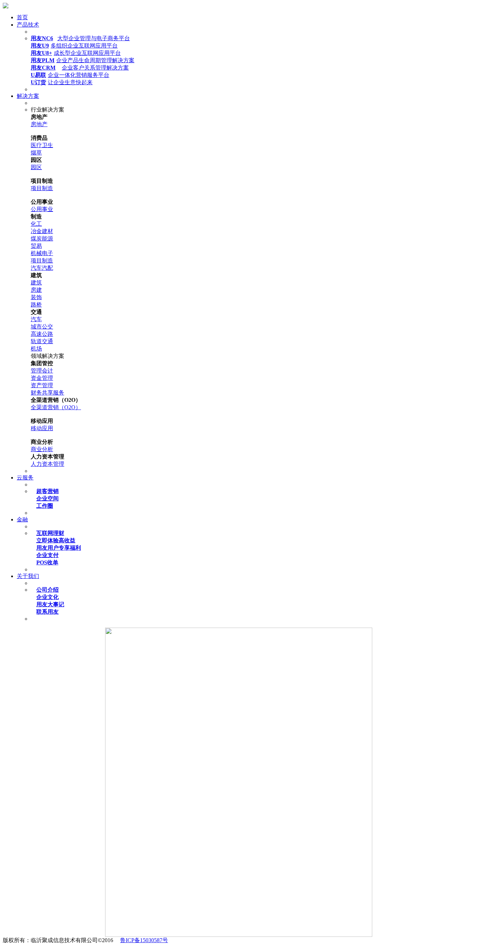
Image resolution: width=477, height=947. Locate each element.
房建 (36, 290)
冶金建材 (42, 231)
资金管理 (42, 378)
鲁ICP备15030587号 (144, 940)
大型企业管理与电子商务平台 (80, 38)
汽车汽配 (42, 268)
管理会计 (42, 371)
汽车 (36, 319)
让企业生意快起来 (62, 82)
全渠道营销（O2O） (56, 407)
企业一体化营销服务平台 (70, 75)
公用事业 (42, 209)
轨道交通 (42, 341)
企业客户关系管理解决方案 (80, 68)
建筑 (36, 282)
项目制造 (42, 188)
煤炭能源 (42, 238)
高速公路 (42, 334)
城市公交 (42, 327)
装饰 (36, 297)
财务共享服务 (47, 393)
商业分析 (42, 449)
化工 (36, 224)
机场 (36, 349)
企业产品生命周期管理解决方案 (82, 60)
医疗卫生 (42, 145)
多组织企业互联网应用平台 (74, 46)
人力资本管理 (47, 464)
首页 (22, 17)
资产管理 (42, 385)
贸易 (36, 246)
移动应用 (42, 428)
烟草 (36, 153)
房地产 (39, 124)
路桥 (36, 305)
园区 (36, 167)
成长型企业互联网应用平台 (76, 53)
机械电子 (42, 253)
